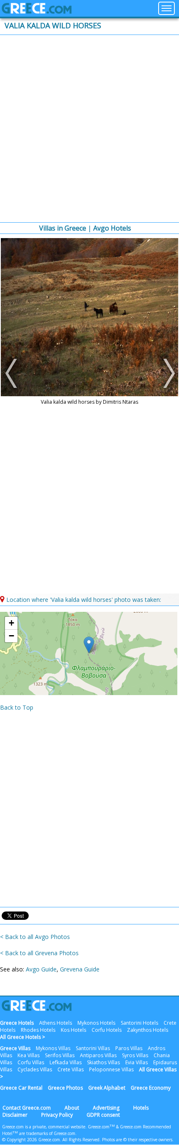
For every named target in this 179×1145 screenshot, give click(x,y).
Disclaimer (14, 1114)
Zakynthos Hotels (147, 1029)
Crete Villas (70, 1069)
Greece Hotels (17, 1022)
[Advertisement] (89, 128)
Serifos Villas (60, 1055)
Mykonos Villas (53, 1048)
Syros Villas (135, 1055)
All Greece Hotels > (22, 1037)
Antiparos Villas (98, 1055)
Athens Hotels (55, 1022)
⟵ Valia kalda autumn (12, 373)
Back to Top (16, 707)
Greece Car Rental (21, 1087)
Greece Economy (151, 1087)
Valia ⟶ (166, 373)
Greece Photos (65, 1087)
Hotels (141, 1107)
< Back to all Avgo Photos (35, 937)
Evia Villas (136, 1062)
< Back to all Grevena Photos (39, 953)
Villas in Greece (62, 228)
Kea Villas (28, 1055)
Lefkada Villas (66, 1062)
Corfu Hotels (107, 1029)
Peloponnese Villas (111, 1069)
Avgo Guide (41, 969)
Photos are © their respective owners (137, 1140)
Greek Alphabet (106, 1087)
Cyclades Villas (34, 1069)
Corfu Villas (30, 1062)
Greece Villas (15, 1048)
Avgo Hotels (112, 228)
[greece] (37, 11)
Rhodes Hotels (38, 1029)
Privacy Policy (57, 1114)
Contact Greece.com (26, 1107)
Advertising (106, 1107)
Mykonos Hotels (96, 1022)
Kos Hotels (73, 1029)
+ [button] (11, 623)
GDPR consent (103, 1114)
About (72, 1107)
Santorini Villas (93, 1048)
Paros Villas (128, 1048)
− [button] (11, 636)
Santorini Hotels (139, 1022)
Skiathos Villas (103, 1062)
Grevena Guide (79, 969)
